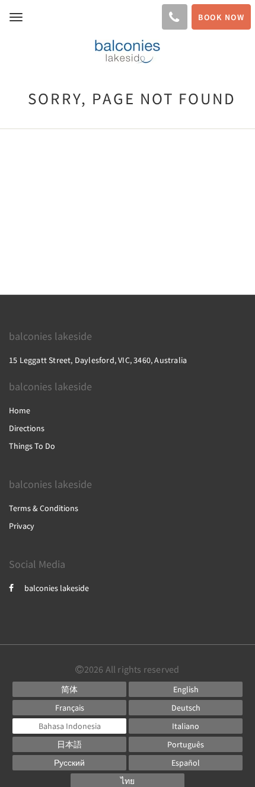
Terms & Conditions (43, 508)
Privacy (21, 526)
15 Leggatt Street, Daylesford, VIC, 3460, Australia (98, 360)
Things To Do (32, 446)
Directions (26, 428)
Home (19, 410)
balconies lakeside (56, 588)
